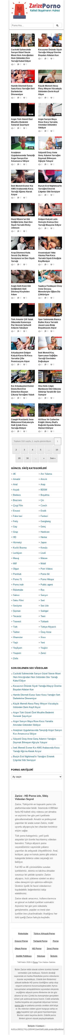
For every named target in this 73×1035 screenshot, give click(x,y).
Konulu (44, 547)
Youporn (17, 653)
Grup (15, 532)
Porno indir (18, 584)
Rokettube (18, 590)
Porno (56, 941)
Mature (44, 558)
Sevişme (17, 605)
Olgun (16, 568)
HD (14, 537)
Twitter (16, 632)
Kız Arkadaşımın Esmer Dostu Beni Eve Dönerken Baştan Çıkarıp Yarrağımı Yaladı (22, 390)
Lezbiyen (17, 553)
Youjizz (44, 648)
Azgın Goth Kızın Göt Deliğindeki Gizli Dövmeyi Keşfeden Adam (21, 290)
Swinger (44, 611)
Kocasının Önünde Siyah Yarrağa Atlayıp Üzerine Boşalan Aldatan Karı (50, 52)
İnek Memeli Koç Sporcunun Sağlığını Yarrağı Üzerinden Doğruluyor (47, 357)
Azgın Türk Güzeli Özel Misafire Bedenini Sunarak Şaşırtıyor (22, 122)
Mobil (43, 563)
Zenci (43, 653)
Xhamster (18, 637)
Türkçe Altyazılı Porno (44, 933)
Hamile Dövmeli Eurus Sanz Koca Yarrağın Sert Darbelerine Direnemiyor (23, 90)
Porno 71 (17, 579)
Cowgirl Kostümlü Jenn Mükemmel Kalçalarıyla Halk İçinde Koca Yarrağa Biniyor (22, 423)
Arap (43, 484)
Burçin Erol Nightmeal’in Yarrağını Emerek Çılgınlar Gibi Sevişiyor (50, 189)
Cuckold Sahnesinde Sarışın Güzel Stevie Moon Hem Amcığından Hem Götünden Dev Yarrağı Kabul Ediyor (22, 55)
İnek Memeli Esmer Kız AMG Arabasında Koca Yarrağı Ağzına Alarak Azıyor (22, 190)
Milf (15, 563)
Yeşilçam (17, 648)
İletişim (53, 956)
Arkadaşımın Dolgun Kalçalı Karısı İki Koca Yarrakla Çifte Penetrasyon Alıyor (21, 357)
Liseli (43, 553)
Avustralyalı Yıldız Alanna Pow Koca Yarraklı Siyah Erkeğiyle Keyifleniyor (49, 257)
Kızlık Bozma (19, 547)
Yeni (43, 642)
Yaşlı (15, 642)
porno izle (19, 1005)
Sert (43, 600)
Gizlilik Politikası (24, 956)
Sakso (16, 595)
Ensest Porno (21, 941)
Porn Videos (47, 568)
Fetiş (15, 521)
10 (57, 450)
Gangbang (46, 521)
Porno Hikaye (47, 579)
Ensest (16, 511)
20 (19, 458)
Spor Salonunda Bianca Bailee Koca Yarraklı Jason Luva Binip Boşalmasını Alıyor (49, 323)
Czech (44, 505)
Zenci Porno (52, 948)
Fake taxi (17, 516)
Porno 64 (45, 574)
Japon (44, 542)
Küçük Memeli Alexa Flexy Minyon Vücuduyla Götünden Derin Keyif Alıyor (50, 90)
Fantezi (44, 516)
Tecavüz (17, 616)
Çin (42, 500)
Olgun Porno (21, 948)
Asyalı (16, 489)
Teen (43, 616)
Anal (15, 484)
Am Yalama (46, 474)
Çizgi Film (18, 505)
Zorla (15, 658)
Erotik (43, 511)
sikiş (19, 1012)
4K (14, 474)
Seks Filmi (18, 600)
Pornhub (17, 574)
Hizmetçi (17, 542)
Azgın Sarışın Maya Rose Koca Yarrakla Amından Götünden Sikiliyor (48, 123)
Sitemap (41, 956)
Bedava (17, 495)
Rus (42, 590)
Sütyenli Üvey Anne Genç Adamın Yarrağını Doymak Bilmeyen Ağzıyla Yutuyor (49, 156)
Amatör (16, 479)
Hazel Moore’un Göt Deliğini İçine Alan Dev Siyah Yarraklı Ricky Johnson (22, 223)
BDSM (44, 489)
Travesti (17, 621)
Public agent (47, 584)
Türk (15, 626)
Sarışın (44, 595)
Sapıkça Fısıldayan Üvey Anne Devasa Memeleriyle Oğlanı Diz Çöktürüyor (50, 290)
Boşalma (45, 495)
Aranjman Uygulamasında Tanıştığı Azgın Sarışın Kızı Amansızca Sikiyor (23, 156)
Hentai (44, 537)
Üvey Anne (46, 632)
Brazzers (17, 500)
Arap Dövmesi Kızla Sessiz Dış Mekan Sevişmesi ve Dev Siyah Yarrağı (22, 257)
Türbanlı (45, 621)
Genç (43, 526)
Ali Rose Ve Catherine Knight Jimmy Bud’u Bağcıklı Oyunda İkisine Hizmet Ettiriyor (49, 423)
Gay (15, 526)
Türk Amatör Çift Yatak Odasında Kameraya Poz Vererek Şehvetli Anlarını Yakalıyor (22, 323)
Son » (53, 458)
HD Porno (36, 948)
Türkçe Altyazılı (48, 626)
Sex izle (45, 605)
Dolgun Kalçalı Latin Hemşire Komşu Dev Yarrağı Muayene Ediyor (49, 222)
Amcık (44, 479)
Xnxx (43, 637)
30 (27, 458)
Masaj (16, 558)
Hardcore (45, 532)
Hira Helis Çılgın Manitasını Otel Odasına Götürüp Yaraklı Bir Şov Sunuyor (49, 390)
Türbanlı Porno (40, 941)
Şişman (17, 611)
